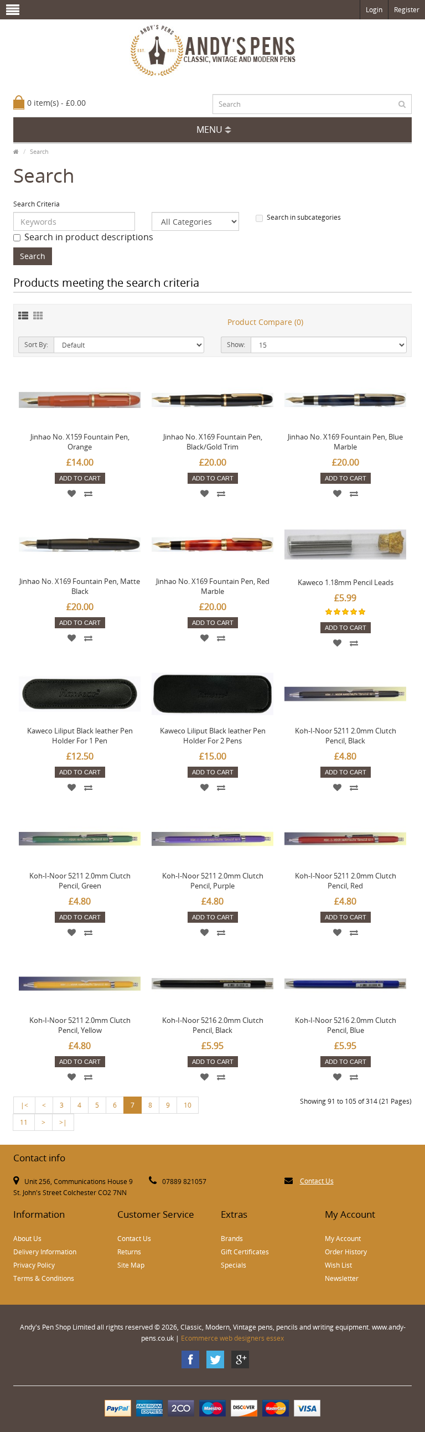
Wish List (338, 1265)
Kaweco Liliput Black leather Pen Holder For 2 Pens (213, 736)
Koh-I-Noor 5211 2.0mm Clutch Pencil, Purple (212, 881)
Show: (236, 344)
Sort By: (36, 344)
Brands (232, 1238)
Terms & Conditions (43, 1278)
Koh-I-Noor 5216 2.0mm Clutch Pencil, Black (212, 1025)
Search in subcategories (304, 217)
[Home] (16, 151)
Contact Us (317, 1181)
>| (63, 1122)
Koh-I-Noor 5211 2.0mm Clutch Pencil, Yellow (80, 1025)
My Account (343, 1238)
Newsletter (342, 1278)
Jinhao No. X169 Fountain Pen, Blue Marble (345, 442)
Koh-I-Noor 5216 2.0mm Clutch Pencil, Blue (345, 1025)
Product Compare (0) (265, 322)
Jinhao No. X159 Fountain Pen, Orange (79, 442)
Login (374, 9)
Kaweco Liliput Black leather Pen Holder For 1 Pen (80, 736)
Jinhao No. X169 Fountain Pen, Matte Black (79, 586)
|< (24, 1105)
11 (24, 1122)
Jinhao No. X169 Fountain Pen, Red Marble (212, 586)
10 (187, 1105)
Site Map (130, 1265)
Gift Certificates (245, 1252)
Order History (346, 1252)
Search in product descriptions (88, 237)
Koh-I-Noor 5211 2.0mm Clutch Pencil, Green (80, 881)
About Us (27, 1238)
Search (39, 151)
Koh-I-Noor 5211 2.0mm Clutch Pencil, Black (345, 736)
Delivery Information (44, 1252)
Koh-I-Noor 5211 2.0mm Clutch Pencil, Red (345, 881)
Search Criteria (36, 204)
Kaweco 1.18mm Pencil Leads (345, 582)
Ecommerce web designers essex (232, 1338)
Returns (129, 1252)
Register (406, 9)
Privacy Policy (34, 1265)
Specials (233, 1265)
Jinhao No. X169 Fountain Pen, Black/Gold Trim (212, 442)
